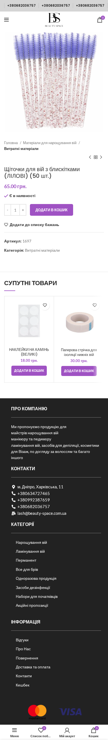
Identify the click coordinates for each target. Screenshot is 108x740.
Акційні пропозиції (32, 605)
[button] (29, 371)
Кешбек (22, 685)
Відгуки (22, 639)
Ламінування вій (30, 551)
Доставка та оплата (33, 666)
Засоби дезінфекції (33, 587)
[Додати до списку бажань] (45, 305)
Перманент (26, 560)
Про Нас (23, 648)
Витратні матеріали (21, 148)
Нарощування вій (31, 542)
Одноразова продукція (36, 578)
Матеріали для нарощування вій (50, 142)
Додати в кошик (51, 210)
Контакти (24, 675)
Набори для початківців (37, 596)
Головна (11, 142)
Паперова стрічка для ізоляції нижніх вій (79, 352)
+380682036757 (21, 5)
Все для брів (27, 569)
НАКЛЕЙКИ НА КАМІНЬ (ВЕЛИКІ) (29, 352)
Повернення (27, 658)
